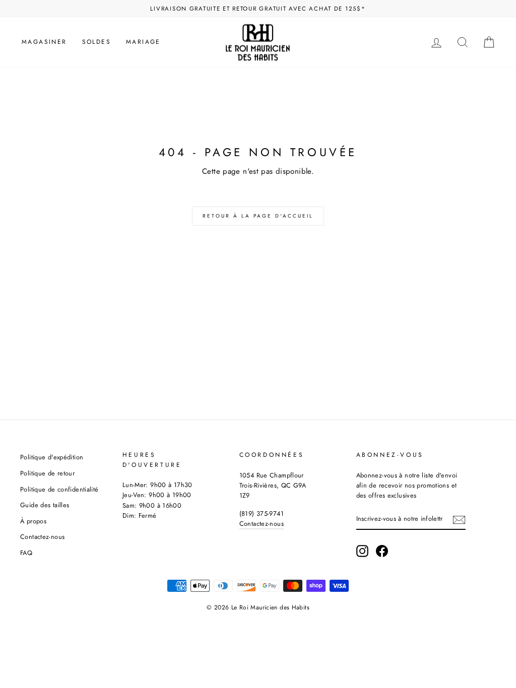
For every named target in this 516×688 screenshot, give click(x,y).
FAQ (26, 553)
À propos (33, 521)
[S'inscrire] (459, 519)
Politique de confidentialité (59, 489)
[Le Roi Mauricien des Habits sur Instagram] (362, 551)
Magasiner (44, 41)
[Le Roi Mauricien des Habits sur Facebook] (382, 551)
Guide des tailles (44, 505)
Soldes (96, 41)
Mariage (143, 41)
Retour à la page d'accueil (258, 216)
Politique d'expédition (51, 457)
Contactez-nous (42, 536)
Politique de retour (47, 473)
